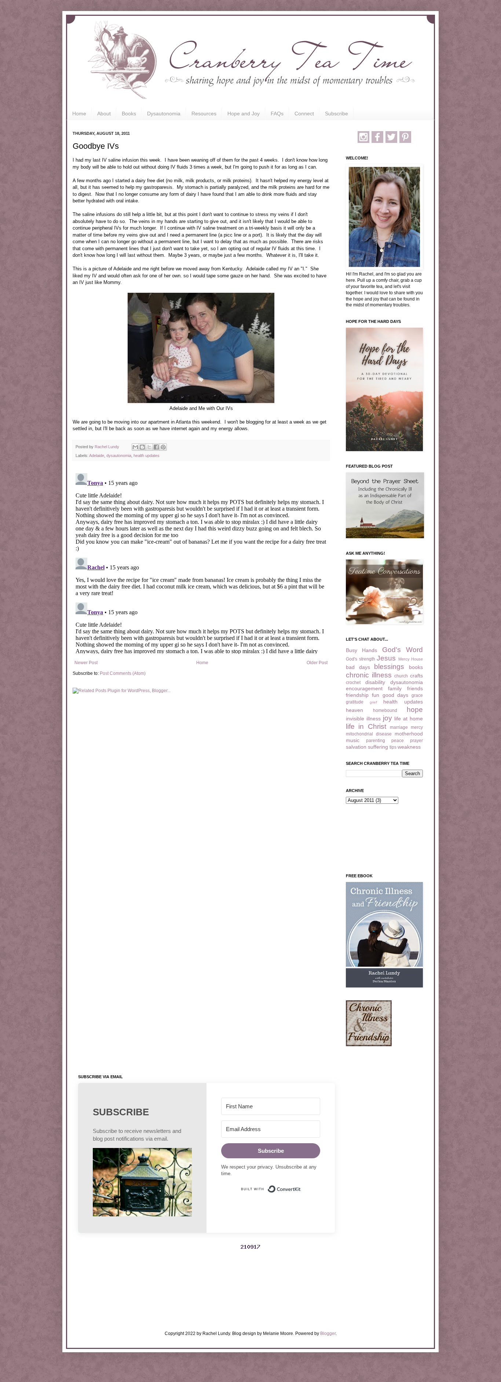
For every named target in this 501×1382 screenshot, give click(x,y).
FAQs (277, 113)
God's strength (360, 659)
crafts (416, 676)
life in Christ (366, 726)
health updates (147, 455)
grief (373, 702)
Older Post (317, 662)
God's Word (402, 650)
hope (415, 709)
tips (393, 747)
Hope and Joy (243, 113)
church (401, 676)
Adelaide (96, 455)
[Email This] (135, 447)
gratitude (354, 702)
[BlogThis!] (142, 447)
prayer (416, 740)
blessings (389, 666)
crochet (353, 682)
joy (387, 718)
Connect (304, 113)
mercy (417, 727)
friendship (357, 695)
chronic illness (369, 675)
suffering (378, 747)
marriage (399, 727)
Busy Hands (361, 650)
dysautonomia (118, 455)
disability (375, 682)
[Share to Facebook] (156, 447)
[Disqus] (201, 562)
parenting (375, 740)
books (416, 667)
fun (375, 695)
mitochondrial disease (369, 734)
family (395, 688)
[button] (142, 1183)
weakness (409, 747)
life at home (408, 718)
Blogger (328, 1333)
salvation (356, 747)
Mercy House (410, 659)
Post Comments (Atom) (123, 673)
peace (397, 740)
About (104, 113)
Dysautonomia (163, 113)
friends (415, 688)
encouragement (364, 688)
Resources (203, 113)
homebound (385, 710)
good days (396, 695)
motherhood (409, 734)
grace (417, 695)
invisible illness (363, 718)
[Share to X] (149, 447)
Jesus (386, 658)
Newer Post (86, 662)
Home (79, 113)
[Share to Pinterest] (163, 447)
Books (129, 113)
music (352, 740)
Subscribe (336, 113)
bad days (358, 667)
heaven (354, 710)
